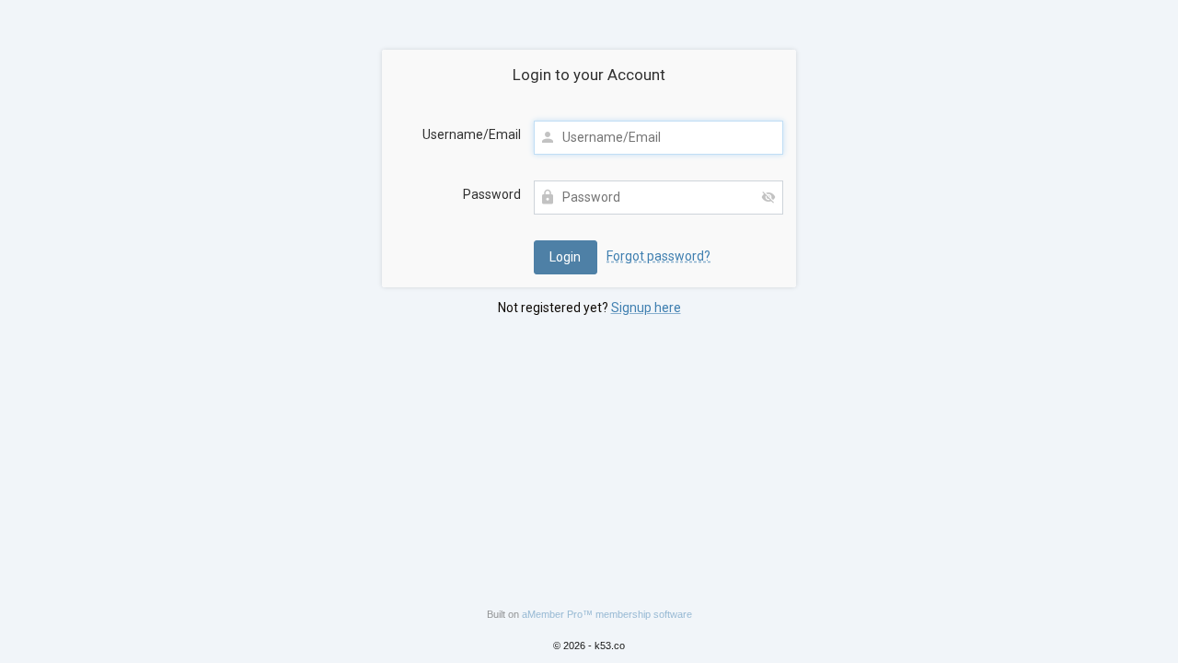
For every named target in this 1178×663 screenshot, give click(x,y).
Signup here (646, 307)
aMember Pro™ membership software (607, 614)
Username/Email (471, 134)
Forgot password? (658, 256)
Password (492, 194)
